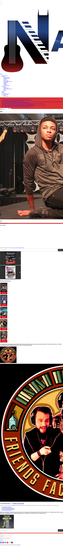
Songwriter (5, 84)
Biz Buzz (5, 87)
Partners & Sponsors (7, 93)
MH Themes (18, 544)
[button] (6, 506)
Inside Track (5, 78)
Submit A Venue (6, 96)
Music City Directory (5, 94)
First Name (1, 534)
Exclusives (3, 76)
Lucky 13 (5, 79)
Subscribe (60, 249)
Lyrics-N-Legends (6, 77)
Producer (5, 83)
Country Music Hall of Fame (8, 88)
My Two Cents (6, 80)
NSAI (4, 89)
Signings (5, 90)
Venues (5, 95)
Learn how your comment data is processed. (17, 247)
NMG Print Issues (4, 75)
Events (3, 92)
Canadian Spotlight (6, 85)
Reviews (3, 91)
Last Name (1, 536)
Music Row (3, 86)
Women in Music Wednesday (8, 81)
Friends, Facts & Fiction (18, 503)
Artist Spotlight (6, 82)
